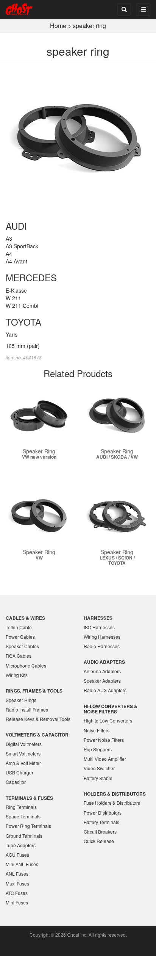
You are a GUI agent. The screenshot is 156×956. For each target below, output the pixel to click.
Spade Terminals (23, 816)
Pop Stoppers (98, 749)
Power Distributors (103, 812)
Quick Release (99, 841)
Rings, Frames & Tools (34, 690)
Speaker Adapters (102, 680)
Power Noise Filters (104, 740)
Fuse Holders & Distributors (112, 802)
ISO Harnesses (99, 627)
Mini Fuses (17, 902)
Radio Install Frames (27, 709)
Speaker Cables (22, 646)
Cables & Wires (25, 617)
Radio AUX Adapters (105, 690)
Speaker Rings (21, 700)
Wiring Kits (17, 675)
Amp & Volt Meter (23, 763)
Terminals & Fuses (29, 798)
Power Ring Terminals (28, 826)
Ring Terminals (21, 807)
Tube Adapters (21, 845)
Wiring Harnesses (102, 636)
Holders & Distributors (115, 793)
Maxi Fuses (17, 883)
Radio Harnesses (102, 646)
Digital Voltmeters (24, 744)
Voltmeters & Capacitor (37, 734)
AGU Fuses (17, 854)
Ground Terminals (24, 835)
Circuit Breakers (100, 831)
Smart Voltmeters (23, 753)
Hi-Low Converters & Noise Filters (110, 709)
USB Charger (19, 772)
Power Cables (20, 636)
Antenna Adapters (102, 671)
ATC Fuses (17, 893)
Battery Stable (98, 778)
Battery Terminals (101, 822)
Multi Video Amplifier (105, 758)
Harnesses (98, 617)
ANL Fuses (17, 873)
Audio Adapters (104, 661)
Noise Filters (96, 730)
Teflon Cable (19, 627)
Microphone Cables (26, 665)
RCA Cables (18, 655)
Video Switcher (99, 768)
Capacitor (16, 782)
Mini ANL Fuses (22, 864)
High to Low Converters (108, 720)
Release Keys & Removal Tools (38, 719)
